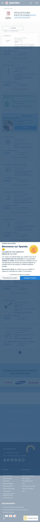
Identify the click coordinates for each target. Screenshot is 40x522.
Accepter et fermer (30, 278)
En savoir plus (27, 271)
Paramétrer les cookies (10, 278)
